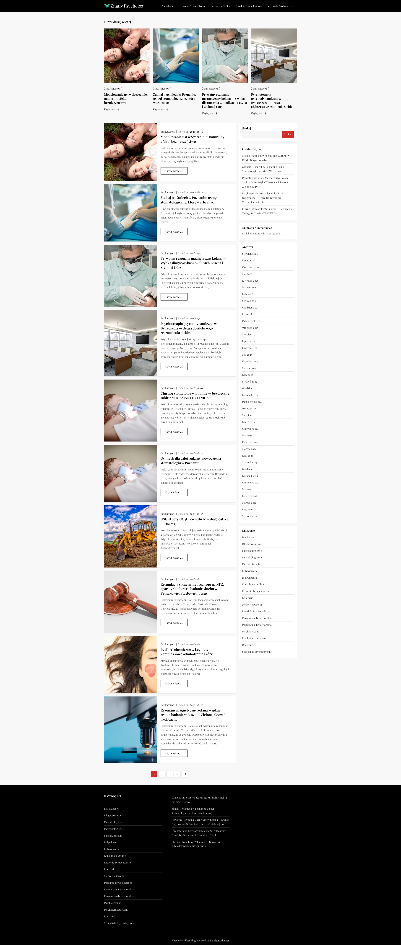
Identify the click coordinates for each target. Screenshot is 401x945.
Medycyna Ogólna (220, 6)
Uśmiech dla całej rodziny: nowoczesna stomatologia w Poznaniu (191, 460)
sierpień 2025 (250, 334)
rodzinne (247, 645)
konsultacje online (253, 584)
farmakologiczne (252, 550)
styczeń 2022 (249, 516)
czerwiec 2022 (250, 482)
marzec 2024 (249, 448)
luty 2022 (247, 509)
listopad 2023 (250, 475)
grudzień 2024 (250, 388)
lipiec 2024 (248, 422)
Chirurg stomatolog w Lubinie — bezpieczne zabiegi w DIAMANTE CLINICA (195, 395)
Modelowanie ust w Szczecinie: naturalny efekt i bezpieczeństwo (126, 98)
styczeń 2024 (249, 462)
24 (178, 774)
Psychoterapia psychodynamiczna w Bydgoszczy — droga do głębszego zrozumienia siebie (271, 100)
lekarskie (247, 597)
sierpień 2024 (250, 415)
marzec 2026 (249, 287)
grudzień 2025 (250, 307)
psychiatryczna (250, 631)
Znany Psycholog (126, 6)
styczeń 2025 (249, 381)
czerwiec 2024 (250, 428)
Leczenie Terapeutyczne (193, 6)
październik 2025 (251, 321)
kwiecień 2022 (250, 496)
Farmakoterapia (251, 564)
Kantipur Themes (219, 940)
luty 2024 (247, 455)
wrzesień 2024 (250, 408)
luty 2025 (247, 374)
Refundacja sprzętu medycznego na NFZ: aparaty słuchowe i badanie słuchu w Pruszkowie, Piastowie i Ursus (192, 589)
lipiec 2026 (248, 260)
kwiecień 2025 (250, 361)
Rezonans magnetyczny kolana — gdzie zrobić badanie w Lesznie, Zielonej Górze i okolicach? (193, 714)
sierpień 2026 (250, 253)
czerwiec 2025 (250, 347)
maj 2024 (247, 435)
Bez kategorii (168, 6)
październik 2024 (252, 401)
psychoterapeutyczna (254, 638)
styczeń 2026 (249, 300)
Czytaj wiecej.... (112, 109)
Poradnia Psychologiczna (249, 6)
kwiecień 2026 (250, 280)
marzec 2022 (249, 502)
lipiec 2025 (248, 341)
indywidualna (250, 571)
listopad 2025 (250, 314)
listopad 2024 (250, 395)
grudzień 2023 (250, 469)
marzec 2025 (249, 368)
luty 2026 (247, 294)
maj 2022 (247, 489)
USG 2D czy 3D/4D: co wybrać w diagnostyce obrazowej (195, 521)
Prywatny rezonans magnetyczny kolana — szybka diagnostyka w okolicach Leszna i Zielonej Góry (224, 100)
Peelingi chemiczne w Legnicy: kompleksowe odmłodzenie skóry (187, 651)
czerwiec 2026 (250, 267)
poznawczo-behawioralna (257, 618)
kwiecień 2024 (250, 442)
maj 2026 (247, 273)
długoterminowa (251, 544)
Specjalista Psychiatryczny (280, 6)
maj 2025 (247, 354)
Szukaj (246, 128)
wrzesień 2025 (250, 327)
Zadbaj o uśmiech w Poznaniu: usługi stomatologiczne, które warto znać (174, 98)
